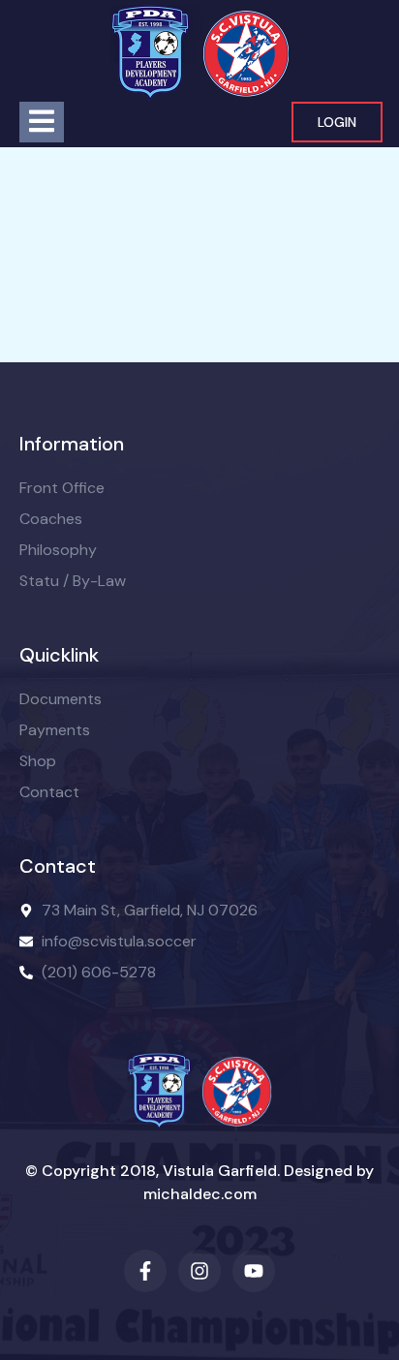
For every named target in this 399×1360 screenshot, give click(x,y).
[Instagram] (199, 1271)
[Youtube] (253, 1271)
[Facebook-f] (145, 1271)
